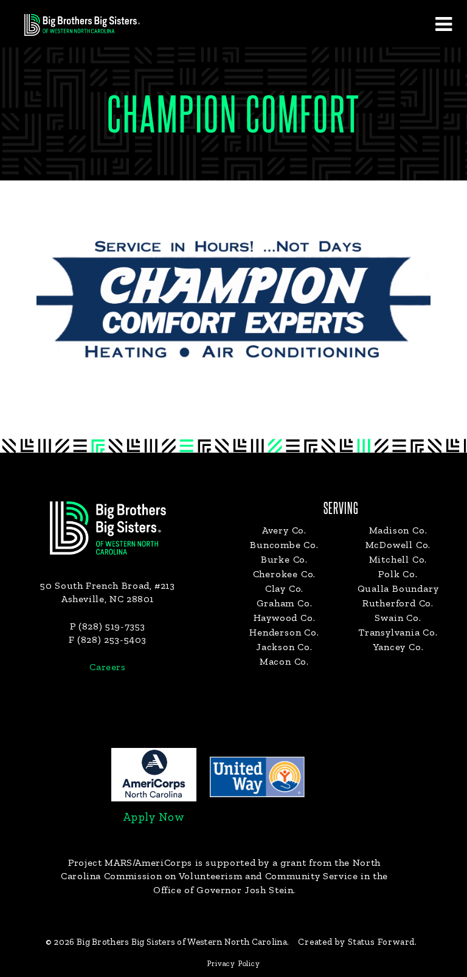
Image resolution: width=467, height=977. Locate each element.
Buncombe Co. (284, 544)
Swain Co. (398, 617)
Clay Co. (284, 588)
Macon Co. (284, 661)
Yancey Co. (398, 647)
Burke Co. (284, 559)
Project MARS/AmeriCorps (130, 862)
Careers (107, 667)
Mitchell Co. (398, 559)
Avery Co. (284, 530)
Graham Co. (285, 603)
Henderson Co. (284, 632)
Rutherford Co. (398, 603)
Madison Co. (398, 530)
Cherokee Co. (284, 574)
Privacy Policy (233, 963)
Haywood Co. (285, 617)
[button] (443, 23)
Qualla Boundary (398, 588)
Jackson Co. (284, 647)
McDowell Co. (398, 544)
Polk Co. (397, 574)
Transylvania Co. (398, 632)
